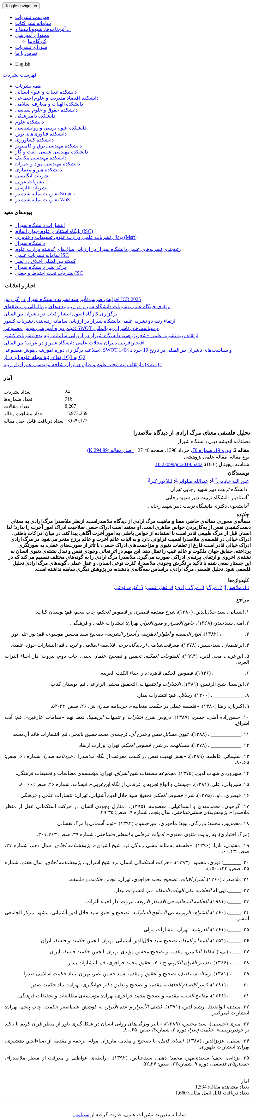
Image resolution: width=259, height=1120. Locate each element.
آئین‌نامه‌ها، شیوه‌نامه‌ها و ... (43, 29)
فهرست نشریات (32, 17)
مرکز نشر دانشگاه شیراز (41, 267)
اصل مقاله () (110, 450)
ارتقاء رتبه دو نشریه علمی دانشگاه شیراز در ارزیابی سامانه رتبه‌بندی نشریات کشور (89, 321)
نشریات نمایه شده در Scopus (45, 193)
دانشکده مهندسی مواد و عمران (47, 163)
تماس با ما (26, 53)
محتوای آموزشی (32, 35)
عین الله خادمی (232, 481)
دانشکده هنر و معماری (38, 169)
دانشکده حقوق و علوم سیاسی (46, 110)
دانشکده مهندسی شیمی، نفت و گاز (51, 151)
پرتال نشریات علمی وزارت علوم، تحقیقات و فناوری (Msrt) (75, 237)
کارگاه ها (37, 41)
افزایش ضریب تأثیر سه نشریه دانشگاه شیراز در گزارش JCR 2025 (72, 299)
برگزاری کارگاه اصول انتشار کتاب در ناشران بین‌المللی (60, 313)
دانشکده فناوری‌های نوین (41, 133)
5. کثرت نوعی (128, 587)
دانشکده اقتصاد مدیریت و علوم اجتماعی (57, 98)
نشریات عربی (29, 181)
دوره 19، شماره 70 (211, 450)
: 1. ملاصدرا (237, 587)
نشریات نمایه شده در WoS (42, 199)
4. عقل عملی (159, 587)
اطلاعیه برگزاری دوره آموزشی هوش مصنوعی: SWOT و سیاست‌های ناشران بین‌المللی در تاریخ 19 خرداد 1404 (117, 350)
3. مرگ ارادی (190, 587)
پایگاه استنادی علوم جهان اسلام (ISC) (54, 231)
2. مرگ (214, 587)
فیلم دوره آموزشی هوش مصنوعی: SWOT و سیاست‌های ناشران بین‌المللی (81, 328)
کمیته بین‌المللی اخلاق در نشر (45, 261)
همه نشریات (28, 86)
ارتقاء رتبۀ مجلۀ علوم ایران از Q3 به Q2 (44, 357)
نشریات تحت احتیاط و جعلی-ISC (49, 273)
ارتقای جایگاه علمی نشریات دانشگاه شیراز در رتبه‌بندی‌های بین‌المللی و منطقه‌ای (87, 306)
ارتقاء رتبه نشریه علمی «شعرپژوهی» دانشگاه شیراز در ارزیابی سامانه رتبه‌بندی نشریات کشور (100, 335)
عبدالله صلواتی (193, 481)
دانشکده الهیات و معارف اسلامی (49, 104)
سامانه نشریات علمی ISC (42, 255)
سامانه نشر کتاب (33, 23)
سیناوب (81, 1114)
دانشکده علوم (29, 121)
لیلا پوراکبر (161, 481)
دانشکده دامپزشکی (35, 115)
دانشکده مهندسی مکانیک (41, 157)
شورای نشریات (31, 47)
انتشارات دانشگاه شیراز (40, 225)
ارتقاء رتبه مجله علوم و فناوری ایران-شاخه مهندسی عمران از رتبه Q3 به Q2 (82, 364)
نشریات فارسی (31, 187)
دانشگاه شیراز (30, 243)
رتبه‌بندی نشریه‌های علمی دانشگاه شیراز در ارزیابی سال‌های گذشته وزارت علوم (98, 249)
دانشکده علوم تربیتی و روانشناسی (50, 127)
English (22, 63)
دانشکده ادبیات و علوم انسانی (46, 92)
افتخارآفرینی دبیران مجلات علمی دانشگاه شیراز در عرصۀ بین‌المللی (73, 342)
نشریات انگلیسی (32, 175)
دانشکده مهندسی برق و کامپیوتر (48, 145)
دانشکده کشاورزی (34, 139)
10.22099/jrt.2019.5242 (178, 464)
